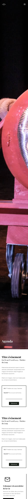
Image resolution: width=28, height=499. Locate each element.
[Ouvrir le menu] (24, 4)
